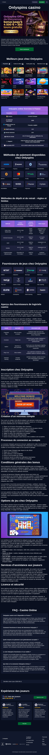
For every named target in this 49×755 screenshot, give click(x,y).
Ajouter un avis (40, 697)
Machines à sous (41, 63)
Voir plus (24, 723)
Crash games (29, 63)
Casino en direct (17, 63)
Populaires (5, 63)
